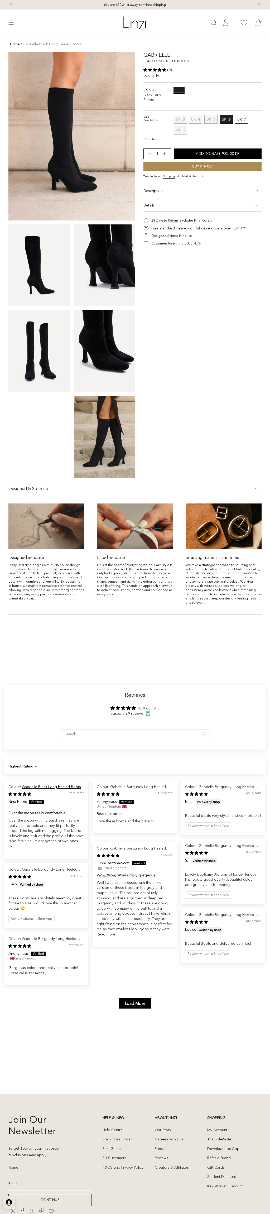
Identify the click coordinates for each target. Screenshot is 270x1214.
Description (153, 190)
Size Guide (112, 1148)
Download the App (223, 1148)
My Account (217, 1129)
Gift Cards (216, 1167)
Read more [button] (106, 934)
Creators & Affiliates (172, 1167)
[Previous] (10, 4)
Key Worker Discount (225, 1186)
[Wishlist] (244, 22)
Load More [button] (135, 1003)
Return (173, 220)
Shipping (169, 176)
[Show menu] (11, 22)
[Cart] (258, 22)
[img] (19, 794)
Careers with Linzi (169, 1139)
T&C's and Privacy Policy (123, 1167)
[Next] (259, 4)
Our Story (163, 1129)
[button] (155, 70)
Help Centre (113, 1129)
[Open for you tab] (9, 1202)
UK (181, 120)
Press (159, 1148)
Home (15, 44)
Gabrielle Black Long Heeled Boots (51, 786)
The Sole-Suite (219, 1139)
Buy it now (202, 166)
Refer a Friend (219, 1157)
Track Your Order (117, 1139)
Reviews (161, 1157)
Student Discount (221, 1176)
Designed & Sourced (28, 488)
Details (149, 205)
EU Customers (114, 1157)
